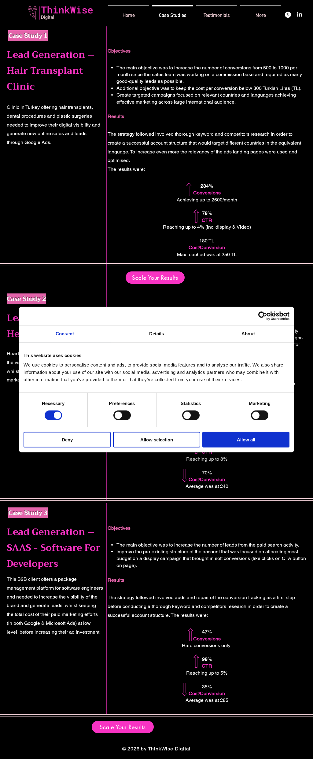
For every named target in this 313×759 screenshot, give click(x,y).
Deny (67, 439)
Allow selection (156, 439)
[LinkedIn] (299, 15)
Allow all (246, 439)
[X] (288, 15)
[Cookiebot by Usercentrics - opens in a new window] (262, 315)
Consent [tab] (65, 333)
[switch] (122, 415)
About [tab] (248, 333)
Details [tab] (156, 333)
